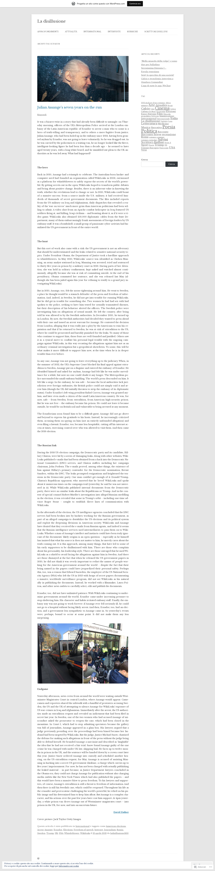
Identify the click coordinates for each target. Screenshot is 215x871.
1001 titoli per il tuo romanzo (153, 103)
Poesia (168, 126)
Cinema (162, 108)
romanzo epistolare (149, 140)
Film (160, 113)
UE (166, 145)
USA (61, 833)
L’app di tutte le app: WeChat (156, 85)
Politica (149, 131)
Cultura (144, 111)
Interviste (114, 31)
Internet (98, 829)
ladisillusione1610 (119, 833)
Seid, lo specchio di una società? (157, 75)
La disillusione (51, 21)
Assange (48, 829)
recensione (169, 134)
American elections (116, 826)
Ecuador (58, 829)
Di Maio (152, 112)
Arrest (40, 829)
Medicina (163, 123)
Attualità (71, 31)
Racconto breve (151, 134)
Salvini (163, 139)
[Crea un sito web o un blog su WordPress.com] (38, 859)
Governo (155, 116)
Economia (160, 112)
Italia (174, 118)
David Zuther (121, 812)
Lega (170, 121)
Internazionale (163, 119)
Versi (144, 150)
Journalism (110, 829)
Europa (152, 114)
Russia (120, 829)
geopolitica (146, 116)
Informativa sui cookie (69, 866)
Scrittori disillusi (155, 31)
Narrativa (156, 127)
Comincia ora (135, 3)
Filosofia (167, 114)
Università (163, 148)
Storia (151, 145)
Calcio (145, 108)
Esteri (144, 114)
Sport (144, 144)
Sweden (41, 833)
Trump (50, 833)
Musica (145, 127)
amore (144, 105)
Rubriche (132, 31)
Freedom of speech (83, 829)
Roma (144, 137)
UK (56, 833)
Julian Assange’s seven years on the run (69, 107)
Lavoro (164, 121)
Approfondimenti (48, 31)
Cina (152, 109)
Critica (173, 109)
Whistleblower (71, 833)
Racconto (163, 131)
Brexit (170, 106)
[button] (60, 653)
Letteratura (149, 123)
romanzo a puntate (156, 137)
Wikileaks (85, 833)
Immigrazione (167, 116)
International (92, 31)
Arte (151, 105)
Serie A (167, 143)
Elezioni (171, 111)
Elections (68, 829)
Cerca (144, 159)
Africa (168, 103)
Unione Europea (150, 148)
